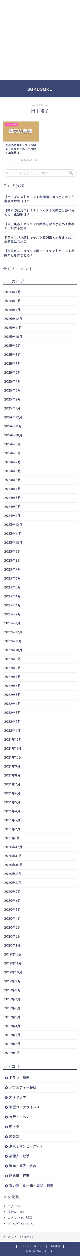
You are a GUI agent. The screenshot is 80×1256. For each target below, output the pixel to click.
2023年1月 (12, 623)
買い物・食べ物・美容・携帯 (31, 1185)
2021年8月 (12, 775)
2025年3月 (12, 390)
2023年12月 (13, 525)
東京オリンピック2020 (27, 1146)
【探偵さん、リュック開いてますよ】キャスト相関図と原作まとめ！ (39, 253)
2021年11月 (13, 748)
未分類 (14, 1136)
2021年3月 (12, 820)
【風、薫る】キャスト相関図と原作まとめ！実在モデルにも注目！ (39, 226)
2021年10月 (13, 757)
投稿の (16, 1212)
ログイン (14, 1206)
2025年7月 (12, 363)
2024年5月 (12, 480)
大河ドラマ (17, 1097)
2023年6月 (12, 578)
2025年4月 (12, 381)
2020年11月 (13, 856)
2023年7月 (12, 569)
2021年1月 (12, 838)
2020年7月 (12, 892)
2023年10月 (13, 543)
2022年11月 (13, 641)
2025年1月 (12, 408)
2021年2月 (12, 829)
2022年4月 (12, 704)
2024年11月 (13, 426)
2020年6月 (12, 901)
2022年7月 (12, 677)
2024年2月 (12, 507)
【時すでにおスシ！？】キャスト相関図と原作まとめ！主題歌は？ (39, 212)
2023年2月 (12, 614)
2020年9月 (12, 874)
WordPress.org (20, 1223)
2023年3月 (12, 605)
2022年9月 (12, 659)
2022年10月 (13, 650)
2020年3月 (12, 927)
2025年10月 (13, 337)
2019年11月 (13, 963)
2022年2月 (12, 722)
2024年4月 (12, 489)
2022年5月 (12, 695)
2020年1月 (12, 945)
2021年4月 (12, 811)
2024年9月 (12, 444)
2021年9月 (12, 766)
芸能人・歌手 (19, 1156)
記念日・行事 (19, 1176)
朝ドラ (14, 1126)
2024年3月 (12, 498)
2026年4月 (12, 292)
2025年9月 (12, 346)
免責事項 (55, 1246)
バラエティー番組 (22, 1087)
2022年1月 (12, 730)
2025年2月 (12, 399)
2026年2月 (12, 301)
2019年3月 (12, 1035)
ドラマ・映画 (19, 1077)
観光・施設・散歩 (22, 1166)
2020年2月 (12, 936)
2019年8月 (12, 990)
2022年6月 (12, 686)
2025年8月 (12, 355)
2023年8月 (12, 560)
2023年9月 (12, 551)
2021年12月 (13, 739)
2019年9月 (12, 981)
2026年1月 (12, 310)
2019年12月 (13, 954)
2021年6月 (12, 793)
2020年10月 (13, 865)
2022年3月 (12, 713)
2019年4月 (12, 1026)
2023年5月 (12, 587)
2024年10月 (13, 435)
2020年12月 (13, 847)
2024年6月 (12, 471)
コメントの (19, 1218)
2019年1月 (12, 1053)
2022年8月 (12, 668)
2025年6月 (12, 372)
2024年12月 (13, 417)
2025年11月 (13, 328)
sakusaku (40, 88)
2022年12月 (13, 632)
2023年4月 (12, 596)
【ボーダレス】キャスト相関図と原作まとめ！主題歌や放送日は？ (39, 199)
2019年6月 (12, 1008)
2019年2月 (12, 1044)
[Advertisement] (40, 40)
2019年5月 (12, 1017)
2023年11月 (13, 534)
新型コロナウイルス (24, 1107)
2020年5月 (12, 910)
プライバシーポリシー (31, 1246)
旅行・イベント (21, 1117)
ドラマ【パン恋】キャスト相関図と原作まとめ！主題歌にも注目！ (39, 239)
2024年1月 (12, 516)
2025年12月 (13, 319)
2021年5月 (12, 802)
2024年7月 (12, 462)
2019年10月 (13, 972)
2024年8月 (12, 453)
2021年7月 (12, 784)
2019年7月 (12, 999)
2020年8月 (12, 883)
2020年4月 (12, 918)
